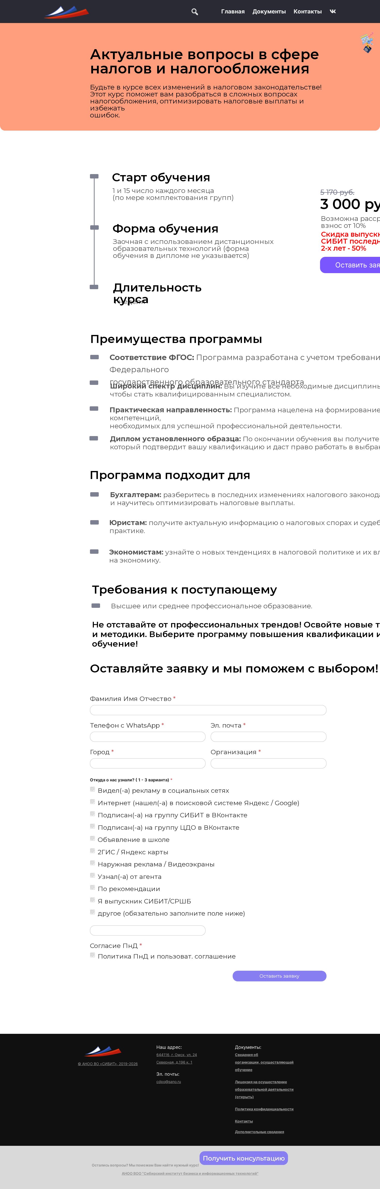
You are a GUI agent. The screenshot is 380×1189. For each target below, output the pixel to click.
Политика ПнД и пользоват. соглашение (167, 956)
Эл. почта (228, 725)
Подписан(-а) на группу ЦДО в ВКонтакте (168, 827)
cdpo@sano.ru (168, 1081)
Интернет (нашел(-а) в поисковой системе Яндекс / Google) (198, 803)
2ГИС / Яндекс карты (133, 852)
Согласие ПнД (116, 945)
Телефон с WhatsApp (127, 725)
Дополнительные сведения (259, 1132)
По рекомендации (129, 889)
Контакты (308, 11)
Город (102, 752)
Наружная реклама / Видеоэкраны (156, 864)
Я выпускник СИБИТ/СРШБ (144, 901)
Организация (236, 752)
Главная (233, 11)
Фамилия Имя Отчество (133, 698)
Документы (269, 11)
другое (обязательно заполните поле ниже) (171, 913)
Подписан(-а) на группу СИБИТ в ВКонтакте (172, 815)
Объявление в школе (134, 839)
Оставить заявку (279, 976)
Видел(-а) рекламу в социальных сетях (163, 790)
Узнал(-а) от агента (130, 876)
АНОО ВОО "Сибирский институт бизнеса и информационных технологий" (190, 1173)
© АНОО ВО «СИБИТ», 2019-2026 (108, 1063)
